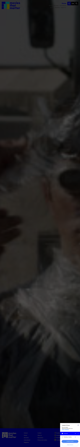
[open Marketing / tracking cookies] (78, 437)
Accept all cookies (70, 441)
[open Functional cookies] (78, 434)
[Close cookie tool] (78, 425)
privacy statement (65, 429)
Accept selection (70, 445)
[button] (68, 433)
